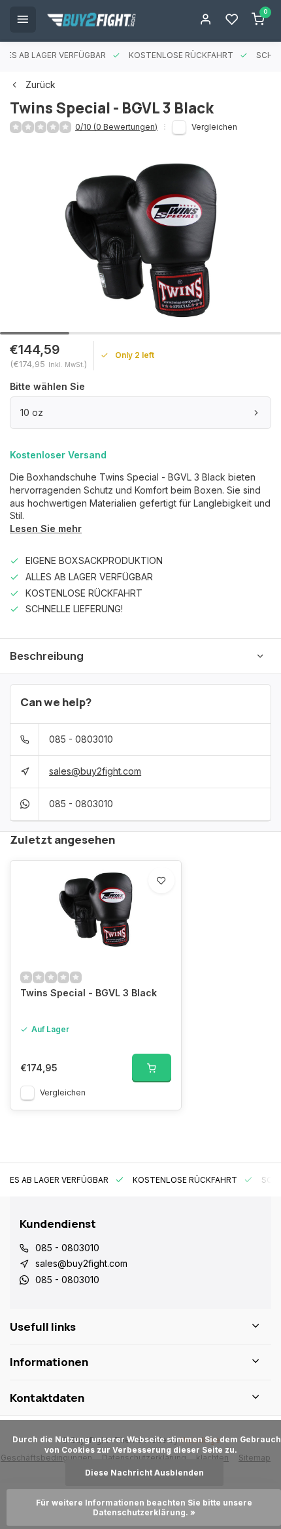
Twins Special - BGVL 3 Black (88, 992)
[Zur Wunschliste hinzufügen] (161, 880)
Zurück (40, 84)
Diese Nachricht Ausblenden (144, 1472)
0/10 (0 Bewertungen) (116, 127)
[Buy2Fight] (91, 19)
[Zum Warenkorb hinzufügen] (151, 1068)
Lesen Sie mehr (46, 528)
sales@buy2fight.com (95, 771)
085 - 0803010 (81, 739)
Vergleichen (214, 127)
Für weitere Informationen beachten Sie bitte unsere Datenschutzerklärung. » (145, 1507)
